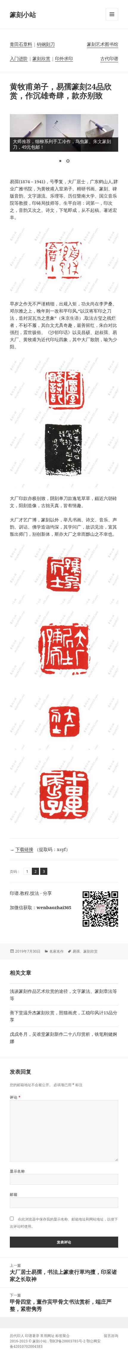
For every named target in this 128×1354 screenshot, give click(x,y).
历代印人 (17, 1335)
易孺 (76, 951)
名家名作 (56, 951)
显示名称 (17, 1171)
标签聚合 (62, 1335)
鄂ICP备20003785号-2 (67, 1341)
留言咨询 (111, 1335)
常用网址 (47, 1335)
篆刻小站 (23, 14)
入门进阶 (19, 58)
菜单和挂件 (112, 20)
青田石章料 (21, 44)
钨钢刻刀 (46, 44)
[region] (64, 142)
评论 (15, 1097)
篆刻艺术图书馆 (102, 44)
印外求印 (64, 58)
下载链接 (24, 849)
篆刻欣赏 (41, 58)
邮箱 (13, 1194)
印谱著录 (32, 1335)
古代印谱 (109, 58)
